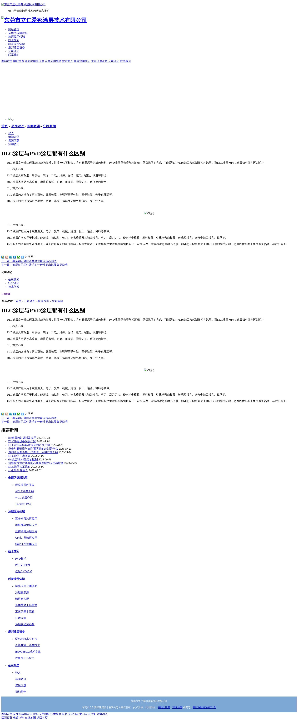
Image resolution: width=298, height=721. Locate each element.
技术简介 (13, 40)
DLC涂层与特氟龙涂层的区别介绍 (29, 445)
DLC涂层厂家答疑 (19, 455)
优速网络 (150, 707)
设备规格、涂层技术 (27, 645)
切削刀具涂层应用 (26, 537)
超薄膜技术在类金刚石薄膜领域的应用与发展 (35, 463)
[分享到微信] (18, 257)
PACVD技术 (22, 565)
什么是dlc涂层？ (18, 470)
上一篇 (29, 261)
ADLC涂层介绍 (24, 491)
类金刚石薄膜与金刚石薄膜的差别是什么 (33, 448)
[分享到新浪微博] (6, 257)
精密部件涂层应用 (26, 544)
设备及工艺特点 (24, 658)
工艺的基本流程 (24, 611)
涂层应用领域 (16, 36)
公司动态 (13, 51)
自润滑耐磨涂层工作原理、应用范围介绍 (33, 452)
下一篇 (34, 264)
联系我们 (13, 54)
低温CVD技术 (23, 571)
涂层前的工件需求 (26, 605)
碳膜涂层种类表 (24, 484)
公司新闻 (49, 126)
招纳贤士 (13, 144)
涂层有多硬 (22, 598)
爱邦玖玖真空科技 (26, 638)
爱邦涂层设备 (16, 47)
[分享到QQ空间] (2, 257)
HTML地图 (164, 707)
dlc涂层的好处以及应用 (22, 437)
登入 (11, 133)
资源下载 (13, 140)
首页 (4, 126)
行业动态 (13, 283)
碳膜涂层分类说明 (26, 586)
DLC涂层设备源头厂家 (22, 441)
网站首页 (13, 29)
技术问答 (13, 286)
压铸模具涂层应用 (26, 531)
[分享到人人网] (14, 257)
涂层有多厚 (22, 592)
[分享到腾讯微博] (10, 257)
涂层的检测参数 (24, 624)
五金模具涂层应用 (26, 518)
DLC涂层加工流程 (19, 466)
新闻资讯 (33, 126)
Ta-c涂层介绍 (23, 504)
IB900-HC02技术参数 (28, 651)
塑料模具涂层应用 (26, 525)
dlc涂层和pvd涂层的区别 (23, 459)
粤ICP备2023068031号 (204, 707)
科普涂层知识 (16, 43)
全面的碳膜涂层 (18, 33)
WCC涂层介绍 (24, 497)
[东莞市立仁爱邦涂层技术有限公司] (23, 4)
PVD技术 (20, 558)
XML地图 (177, 707)
